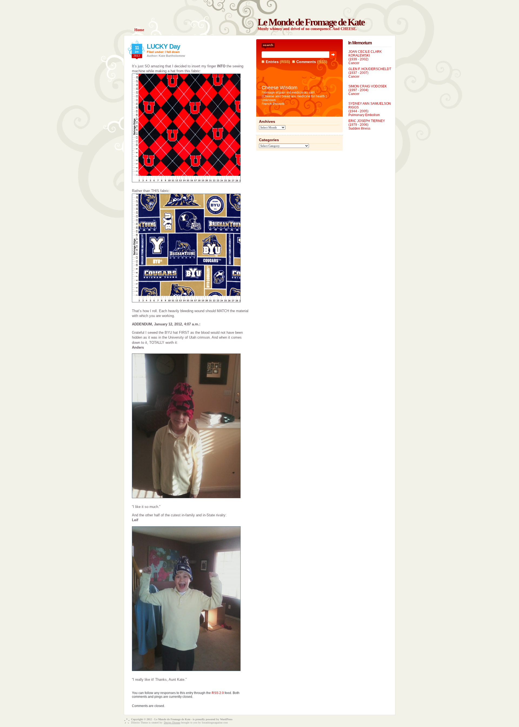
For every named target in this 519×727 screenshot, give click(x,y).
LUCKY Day (163, 46)
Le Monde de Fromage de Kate (311, 22)
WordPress (226, 719)
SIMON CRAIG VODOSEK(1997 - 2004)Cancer (367, 90)
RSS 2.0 (218, 693)
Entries (272, 62)
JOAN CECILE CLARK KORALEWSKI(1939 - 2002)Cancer (365, 57)
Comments (306, 62)
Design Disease (172, 722)
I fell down (172, 52)
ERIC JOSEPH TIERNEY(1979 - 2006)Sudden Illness (366, 124)
